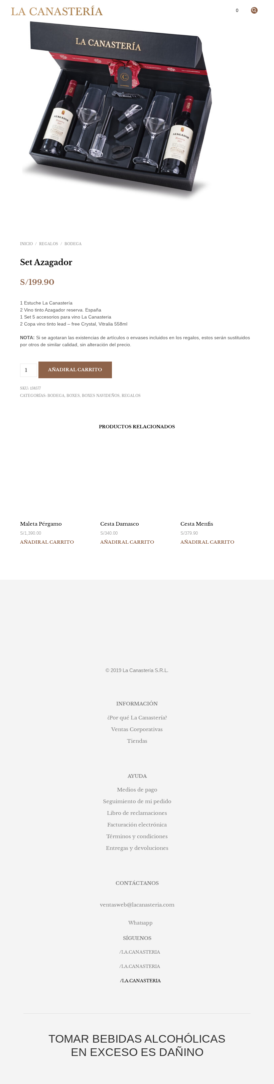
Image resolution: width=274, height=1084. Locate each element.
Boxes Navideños (101, 396)
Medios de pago (137, 789)
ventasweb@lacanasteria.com (137, 905)
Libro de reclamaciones (137, 813)
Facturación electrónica (137, 825)
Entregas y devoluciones (137, 848)
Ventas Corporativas (137, 729)
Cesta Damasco (119, 524)
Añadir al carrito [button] (47, 542)
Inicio (26, 244)
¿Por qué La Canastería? (137, 717)
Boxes (73, 396)
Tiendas (137, 741)
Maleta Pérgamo (41, 524)
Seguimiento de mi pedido (137, 801)
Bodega (73, 244)
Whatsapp (140, 923)
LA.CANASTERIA (140, 952)
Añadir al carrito (75, 370)
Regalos (48, 244)
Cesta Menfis (196, 524)
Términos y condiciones (137, 836)
